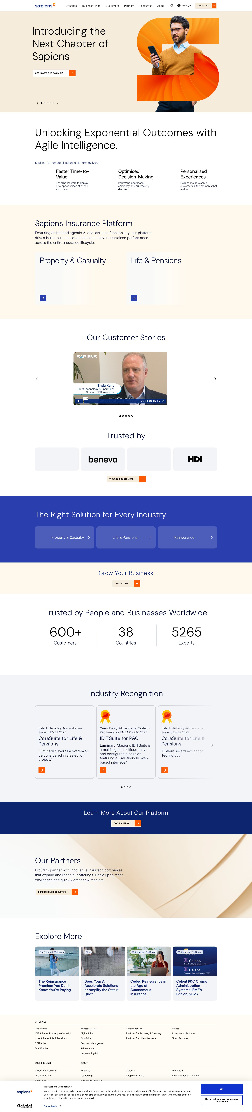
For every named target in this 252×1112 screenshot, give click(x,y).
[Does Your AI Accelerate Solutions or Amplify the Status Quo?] (103, 974)
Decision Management (92, 1043)
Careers (130, 1070)
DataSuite (85, 1038)
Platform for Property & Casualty (143, 1033)
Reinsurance (87, 1048)
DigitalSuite (86, 1033)
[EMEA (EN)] (179, 5)
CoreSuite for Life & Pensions (51, 1038)
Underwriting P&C (90, 1053)
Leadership (86, 1075)
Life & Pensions (43, 1075)
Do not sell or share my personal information (221, 1100)
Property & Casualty (46, 1070)
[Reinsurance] (187, 537)
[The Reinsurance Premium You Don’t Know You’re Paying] (57, 974)
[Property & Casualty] (80, 278)
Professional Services (183, 1033)
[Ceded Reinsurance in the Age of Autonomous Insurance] (149, 974)
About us (85, 1070)
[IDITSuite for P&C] (125, 742)
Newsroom (177, 1070)
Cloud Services (180, 1038)
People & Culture (135, 1075)
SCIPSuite (40, 1043)
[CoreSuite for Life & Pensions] (64, 742)
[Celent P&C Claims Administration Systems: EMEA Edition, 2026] (195, 974)
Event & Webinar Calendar (186, 1075)
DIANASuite (41, 1048)
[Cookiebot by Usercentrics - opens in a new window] (24, 1106)
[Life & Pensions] (171, 278)
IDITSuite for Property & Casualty (53, 1033)
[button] (37, 103)
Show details (50, 1106)
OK (222, 1089)
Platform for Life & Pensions (141, 1038)
